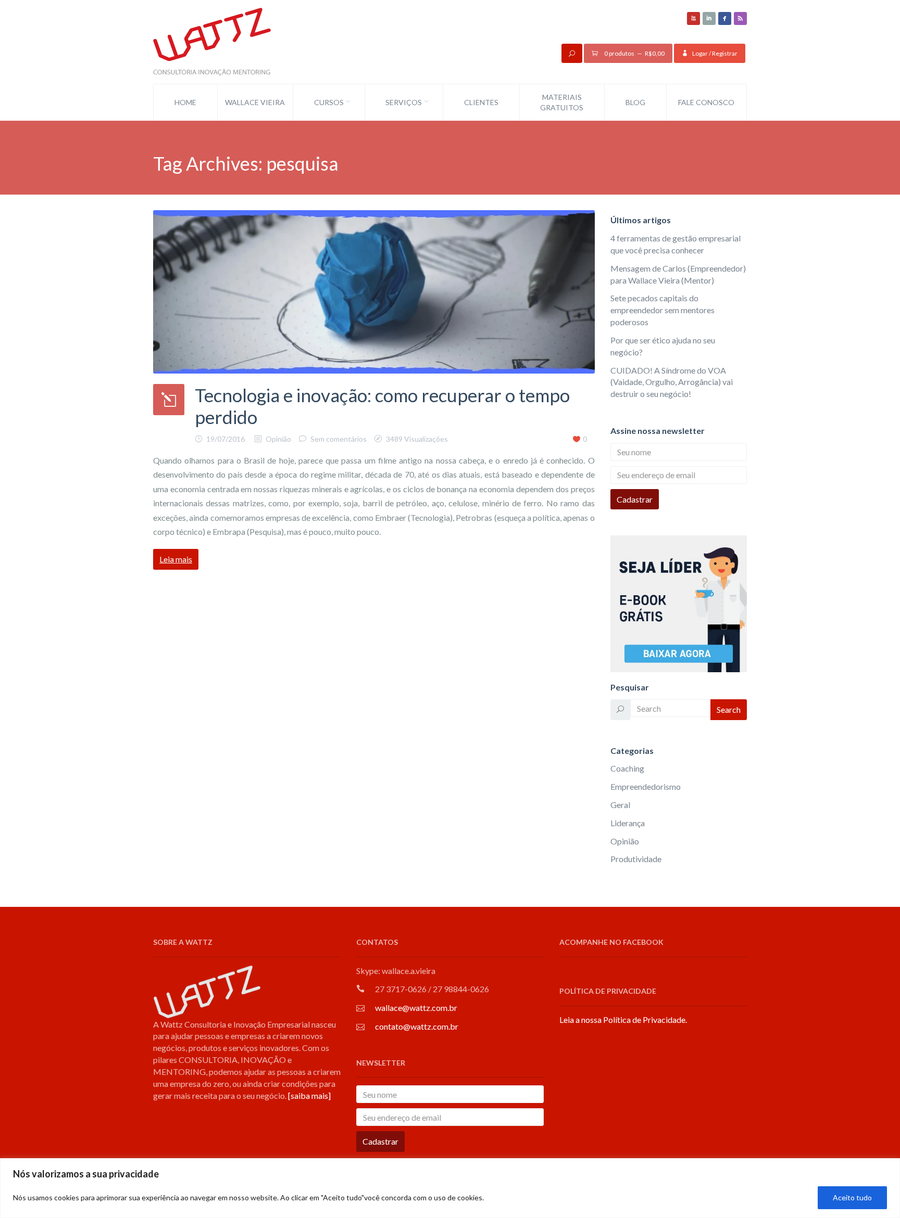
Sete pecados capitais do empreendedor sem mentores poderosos (662, 310)
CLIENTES (481, 102)
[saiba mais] (309, 1095)
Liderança (627, 823)
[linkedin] (709, 18)
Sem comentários (338, 438)
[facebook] (724, 18)
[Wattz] (212, 41)
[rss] (740, 18)
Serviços (403, 102)
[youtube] (693, 18)
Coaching (627, 768)
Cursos (329, 102)
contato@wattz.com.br (416, 1026)
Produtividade (635, 859)
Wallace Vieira (255, 102)
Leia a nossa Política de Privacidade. (623, 1019)
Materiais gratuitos (561, 102)
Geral (620, 805)
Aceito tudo (852, 1197)
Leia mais (175, 559)
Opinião (278, 438)
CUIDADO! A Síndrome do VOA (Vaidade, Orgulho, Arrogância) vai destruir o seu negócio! (671, 382)
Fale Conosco (706, 102)
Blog (635, 102)
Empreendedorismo (645, 786)
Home (185, 102)
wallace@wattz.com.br (416, 1007)
